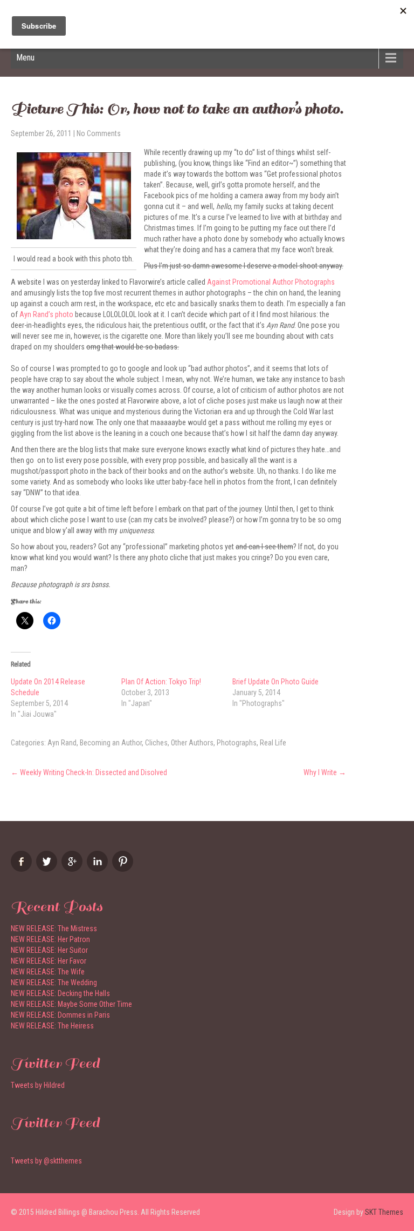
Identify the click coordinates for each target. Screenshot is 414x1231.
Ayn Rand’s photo (46, 314)
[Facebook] (22, 869)
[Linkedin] (99, 869)
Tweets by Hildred (38, 1085)
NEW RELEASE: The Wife (48, 971)
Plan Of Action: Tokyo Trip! (161, 681)
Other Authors (192, 742)
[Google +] (73, 869)
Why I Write (324, 772)
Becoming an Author (111, 742)
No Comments (99, 133)
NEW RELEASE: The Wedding (54, 982)
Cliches (156, 742)
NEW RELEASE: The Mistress (54, 928)
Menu (25, 57)
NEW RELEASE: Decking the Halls (60, 993)
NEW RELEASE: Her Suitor (49, 950)
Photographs (237, 742)
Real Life (273, 742)
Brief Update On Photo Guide (275, 681)
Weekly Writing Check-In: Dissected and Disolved (89, 772)
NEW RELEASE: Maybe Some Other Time (71, 1004)
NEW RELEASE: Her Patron (50, 939)
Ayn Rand (62, 742)
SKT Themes (384, 1212)
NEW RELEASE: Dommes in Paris (60, 1015)
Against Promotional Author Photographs (271, 282)
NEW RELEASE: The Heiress (52, 1025)
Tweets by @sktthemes (46, 1160)
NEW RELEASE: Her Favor (48, 961)
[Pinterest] (124, 869)
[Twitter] (48, 869)
